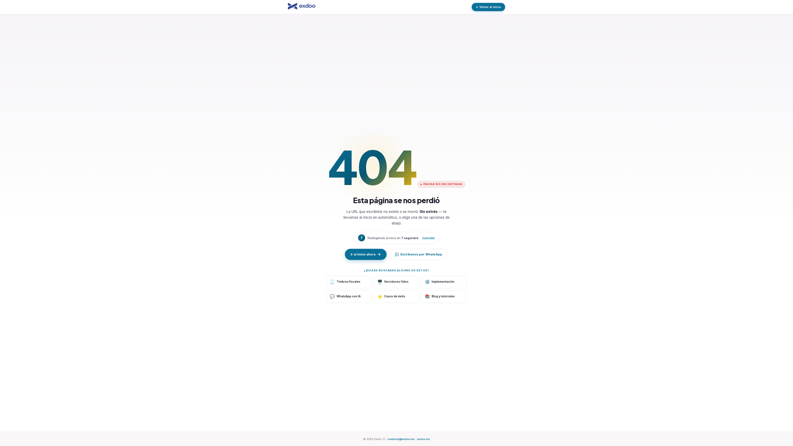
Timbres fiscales (345, 281)
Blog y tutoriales (440, 296)
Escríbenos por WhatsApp (421, 254)
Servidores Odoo (392, 281)
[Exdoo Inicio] (301, 7)
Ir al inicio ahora (363, 254)
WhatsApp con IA (345, 296)
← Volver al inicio (488, 7)
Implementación (440, 281)
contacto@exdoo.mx (401, 439)
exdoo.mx (423, 439)
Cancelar (429, 238)
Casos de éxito (391, 296)
